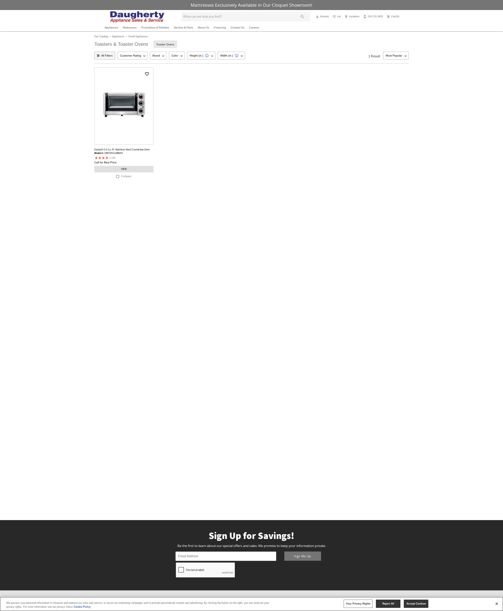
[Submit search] (302, 16)
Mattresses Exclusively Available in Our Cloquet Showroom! (251, 5)
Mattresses (130, 27)
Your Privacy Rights (358, 603)
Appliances (111, 27)
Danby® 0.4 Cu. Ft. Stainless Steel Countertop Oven (122, 149)
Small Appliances (138, 36)
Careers (254, 27)
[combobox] (132, 55)
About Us (203, 27)
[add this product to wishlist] (147, 74)
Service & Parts (183, 27)
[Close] (496, 603)
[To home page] (137, 17)
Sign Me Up (302, 556)
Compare (126, 176)
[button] (317, 16)
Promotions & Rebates (155, 27)
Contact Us (237, 27)
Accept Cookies (416, 603)
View (124, 169)
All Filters (107, 55)
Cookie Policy (82, 606)
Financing (220, 27)
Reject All (388, 603)
